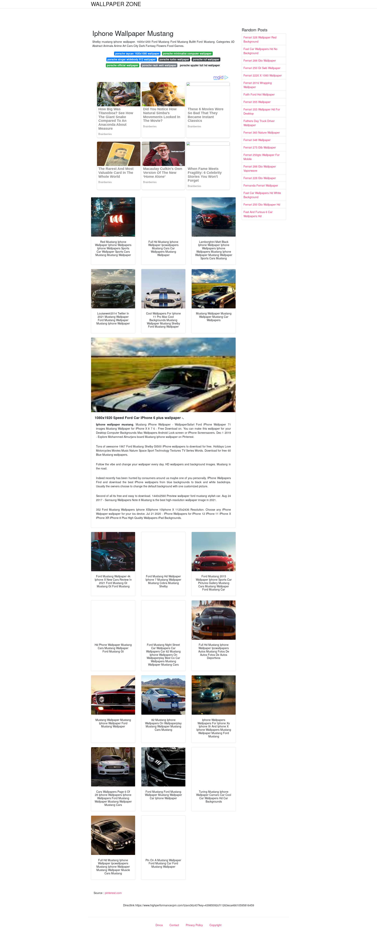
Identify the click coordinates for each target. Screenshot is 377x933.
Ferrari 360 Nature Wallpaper (261, 132)
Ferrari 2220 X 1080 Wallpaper (262, 75)
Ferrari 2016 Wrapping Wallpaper (257, 85)
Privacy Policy (194, 925)
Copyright (215, 925)
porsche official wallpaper (122, 65)
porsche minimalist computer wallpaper (187, 53)
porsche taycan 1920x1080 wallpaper (137, 53)
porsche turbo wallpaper (174, 59)
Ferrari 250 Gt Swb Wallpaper (261, 68)
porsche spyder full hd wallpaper (200, 65)
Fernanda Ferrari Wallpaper (260, 185)
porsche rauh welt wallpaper (159, 65)
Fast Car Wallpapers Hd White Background (262, 195)
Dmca (159, 925)
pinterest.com (113, 893)
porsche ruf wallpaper (206, 59)
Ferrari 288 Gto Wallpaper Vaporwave (259, 168)
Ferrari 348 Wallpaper (257, 140)
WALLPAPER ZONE (116, 3)
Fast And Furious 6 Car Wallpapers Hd (258, 214)
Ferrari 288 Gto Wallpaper (259, 60)
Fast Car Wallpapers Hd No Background (260, 51)
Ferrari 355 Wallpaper (257, 102)
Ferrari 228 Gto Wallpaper (259, 178)
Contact (174, 925)
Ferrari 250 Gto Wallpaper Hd (261, 204)
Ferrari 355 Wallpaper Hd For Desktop (261, 111)
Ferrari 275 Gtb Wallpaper (259, 147)
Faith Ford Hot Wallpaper (259, 94)
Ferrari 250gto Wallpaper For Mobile (261, 157)
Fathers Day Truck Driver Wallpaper (259, 123)
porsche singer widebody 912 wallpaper (131, 59)
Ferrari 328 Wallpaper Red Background (259, 39)
